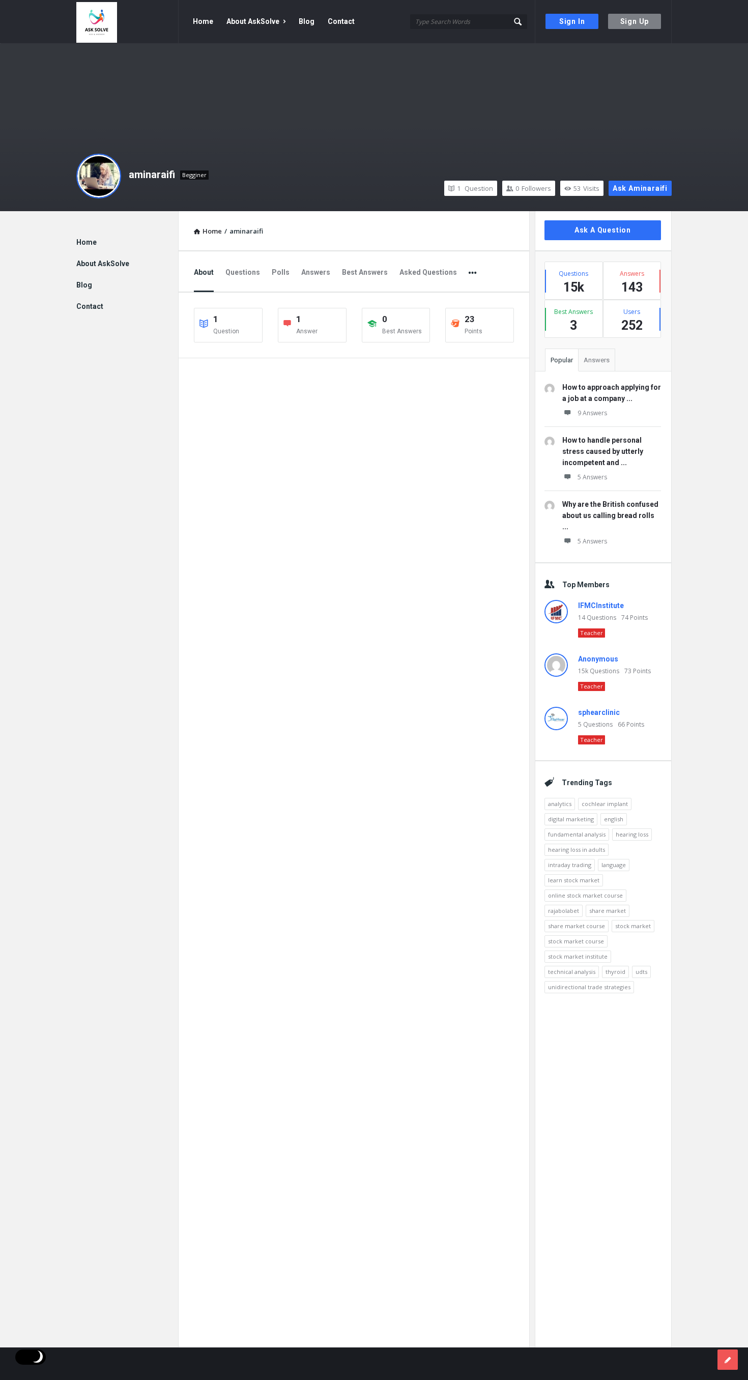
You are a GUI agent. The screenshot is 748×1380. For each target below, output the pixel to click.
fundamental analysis (577, 834)
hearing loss (632, 834)
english (613, 819)
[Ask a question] (727, 1359)
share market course (576, 926)
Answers (315, 272)
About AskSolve (252, 21)
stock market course (576, 941)
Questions (242, 272)
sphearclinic (599, 712)
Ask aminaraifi (640, 188)
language (613, 865)
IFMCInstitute (601, 605)
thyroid (615, 971)
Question (475, 188)
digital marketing (571, 819)
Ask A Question (602, 230)
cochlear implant (605, 804)
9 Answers (592, 413)
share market (607, 910)
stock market (633, 926)
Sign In (572, 21)
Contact (341, 21)
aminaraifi (152, 174)
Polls (281, 272)
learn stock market (573, 880)
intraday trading (569, 865)
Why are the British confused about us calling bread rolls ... (610, 515)
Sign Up (634, 21)
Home (203, 21)
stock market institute (578, 956)
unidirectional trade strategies (589, 987)
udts (641, 971)
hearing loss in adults (576, 849)
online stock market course (585, 895)
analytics (559, 804)
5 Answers (592, 477)
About (204, 272)
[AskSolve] (127, 21)
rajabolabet (563, 910)
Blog (306, 21)
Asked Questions (428, 272)
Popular (562, 360)
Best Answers (365, 272)
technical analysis (571, 971)
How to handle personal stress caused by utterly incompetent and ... (602, 451)
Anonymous (598, 659)
